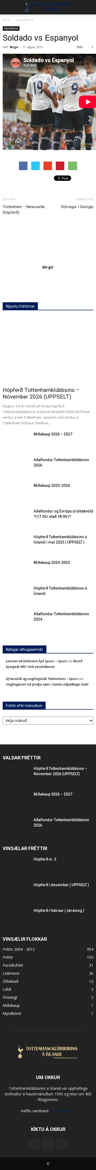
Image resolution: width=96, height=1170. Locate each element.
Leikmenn (11, 973)
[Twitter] (62, 1144)
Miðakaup (11, 1005)
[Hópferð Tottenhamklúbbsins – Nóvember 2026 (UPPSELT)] (48, 350)
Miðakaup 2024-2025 (52, 562)
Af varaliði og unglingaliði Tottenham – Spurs (42, 678)
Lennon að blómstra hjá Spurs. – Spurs (36, 661)
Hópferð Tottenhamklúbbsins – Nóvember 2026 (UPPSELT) (41, 393)
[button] (88, 7)
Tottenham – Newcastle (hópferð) (24, 209)
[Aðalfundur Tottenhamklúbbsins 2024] (16, 620)
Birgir (14, 47)
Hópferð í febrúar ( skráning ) (59, 910)
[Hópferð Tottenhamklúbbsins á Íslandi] (16, 595)
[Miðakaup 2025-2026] (16, 492)
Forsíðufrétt (13, 965)
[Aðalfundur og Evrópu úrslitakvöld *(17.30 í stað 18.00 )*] (16, 517)
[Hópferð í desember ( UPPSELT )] (16, 891)
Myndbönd (11, 28)
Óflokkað (10, 981)
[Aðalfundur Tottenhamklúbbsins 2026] (16, 466)
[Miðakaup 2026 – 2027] (16, 440)
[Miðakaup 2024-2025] (16, 569)
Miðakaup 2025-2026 (52, 485)
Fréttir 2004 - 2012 (19, 949)
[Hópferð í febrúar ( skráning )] (16, 917)
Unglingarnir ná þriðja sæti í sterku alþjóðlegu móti (47, 684)
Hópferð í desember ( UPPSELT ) (61, 885)
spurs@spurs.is (63, 1110)
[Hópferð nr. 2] (16, 866)
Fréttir (8, 957)
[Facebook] (33, 1144)
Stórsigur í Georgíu (77, 206)
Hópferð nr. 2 (45, 859)
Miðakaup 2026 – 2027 (53, 434)
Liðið (7, 989)
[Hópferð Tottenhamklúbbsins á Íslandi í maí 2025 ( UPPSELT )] (16, 543)
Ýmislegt (10, 997)
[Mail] (48, 1144)
